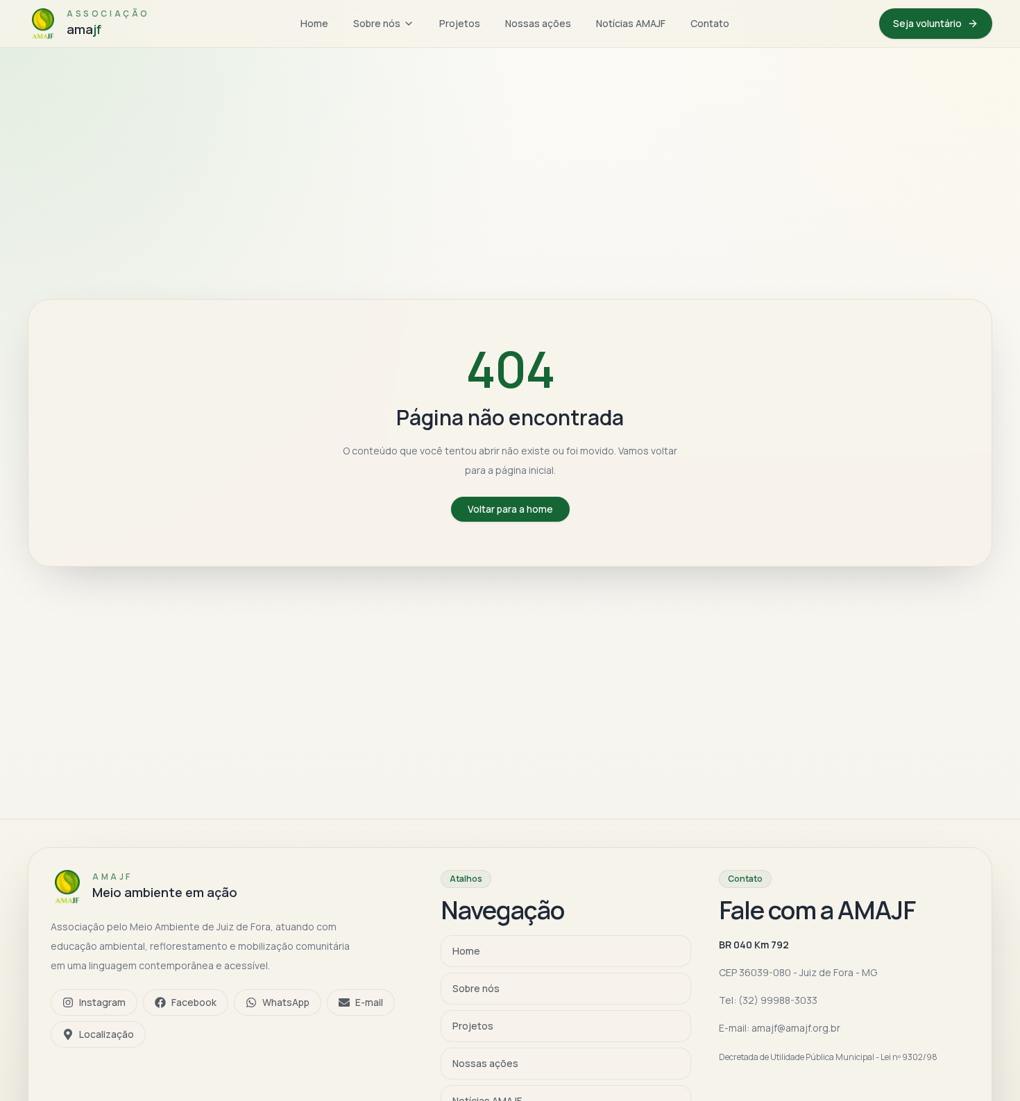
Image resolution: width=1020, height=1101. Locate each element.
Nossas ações (538, 23)
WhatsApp (285, 1002)
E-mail (369, 1002)
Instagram (102, 1002)
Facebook (193, 1002)
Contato (709, 23)
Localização (106, 1034)
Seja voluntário (927, 23)
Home (314, 23)
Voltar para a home (510, 508)
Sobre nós (376, 23)
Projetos (459, 23)
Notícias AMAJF (630, 23)
